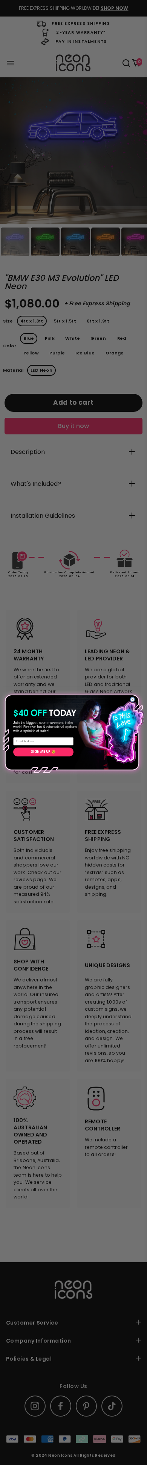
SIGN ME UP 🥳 (43, 752)
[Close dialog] (132, 699)
